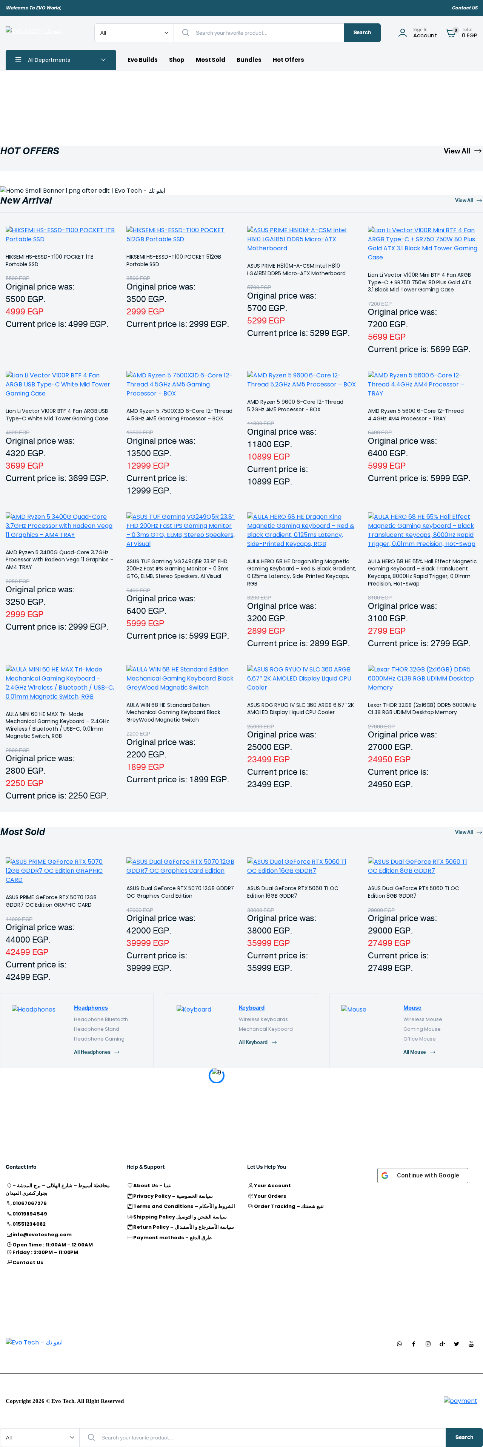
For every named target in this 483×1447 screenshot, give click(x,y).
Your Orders (270, 1196)
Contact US (464, 8)
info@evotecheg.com (41, 1234)
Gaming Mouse (422, 1029)
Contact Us (27, 1262)
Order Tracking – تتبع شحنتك (288, 1206)
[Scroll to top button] (466, 1430)
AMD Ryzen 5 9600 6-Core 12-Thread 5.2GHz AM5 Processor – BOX (295, 405)
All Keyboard (253, 1042)
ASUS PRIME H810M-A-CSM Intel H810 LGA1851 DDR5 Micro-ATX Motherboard (296, 269)
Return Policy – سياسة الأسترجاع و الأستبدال (183, 1227)
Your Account (272, 1185)
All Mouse (414, 1052)
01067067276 (29, 1203)
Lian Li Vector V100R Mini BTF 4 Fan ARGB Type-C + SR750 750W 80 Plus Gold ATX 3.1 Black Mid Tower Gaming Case (419, 282)
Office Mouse (419, 1038)
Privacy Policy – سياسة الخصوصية (172, 1196)
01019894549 (29, 1213)
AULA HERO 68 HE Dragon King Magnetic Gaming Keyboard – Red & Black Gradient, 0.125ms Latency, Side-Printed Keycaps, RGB (301, 572)
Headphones (91, 1008)
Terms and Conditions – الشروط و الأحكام (184, 1206)
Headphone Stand (96, 1029)
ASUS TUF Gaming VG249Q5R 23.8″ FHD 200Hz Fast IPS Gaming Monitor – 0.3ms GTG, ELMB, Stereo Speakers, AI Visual (177, 569)
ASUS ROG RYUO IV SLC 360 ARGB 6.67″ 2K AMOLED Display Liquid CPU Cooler (300, 708)
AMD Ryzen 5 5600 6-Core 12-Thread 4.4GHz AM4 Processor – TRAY (416, 414)
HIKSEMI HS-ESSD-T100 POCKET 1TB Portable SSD (50, 260)
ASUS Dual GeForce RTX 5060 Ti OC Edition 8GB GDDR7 (413, 892)
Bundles (249, 60)
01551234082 (29, 1224)
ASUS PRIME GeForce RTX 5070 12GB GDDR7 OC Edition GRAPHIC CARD (51, 901)
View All (457, 151)
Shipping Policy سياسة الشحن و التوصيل (179, 1216)
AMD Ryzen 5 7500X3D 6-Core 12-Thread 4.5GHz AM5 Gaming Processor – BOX (179, 414)
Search (362, 32)
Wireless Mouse (422, 1019)
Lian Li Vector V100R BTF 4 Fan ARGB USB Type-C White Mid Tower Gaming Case (57, 414)
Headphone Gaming (99, 1038)
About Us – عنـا (152, 1185)
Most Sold (211, 60)
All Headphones (92, 1052)
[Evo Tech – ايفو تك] (42, 32)
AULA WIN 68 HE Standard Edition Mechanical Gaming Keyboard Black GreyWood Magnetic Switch (173, 712)
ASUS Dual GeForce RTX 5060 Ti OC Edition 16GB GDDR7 (292, 892)
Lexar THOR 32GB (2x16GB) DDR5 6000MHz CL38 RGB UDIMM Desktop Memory (422, 708)
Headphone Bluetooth (101, 1019)
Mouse (412, 1008)
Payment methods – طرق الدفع (172, 1237)
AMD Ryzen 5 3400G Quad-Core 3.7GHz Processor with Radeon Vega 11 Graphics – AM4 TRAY (60, 560)
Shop (177, 60)
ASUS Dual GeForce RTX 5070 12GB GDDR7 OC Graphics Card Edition (180, 892)
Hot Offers (288, 60)
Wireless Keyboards (263, 1019)
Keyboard (252, 1008)
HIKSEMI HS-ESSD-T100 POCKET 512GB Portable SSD (173, 260)
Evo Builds (143, 60)
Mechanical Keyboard (266, 1029)
